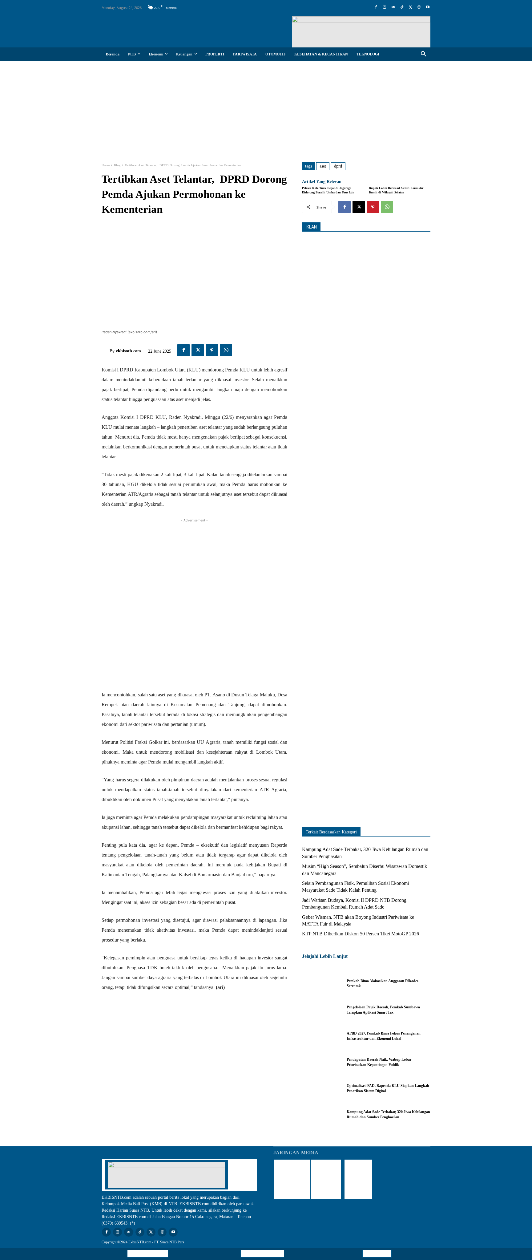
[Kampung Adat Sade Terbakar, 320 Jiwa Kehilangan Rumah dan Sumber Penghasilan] (321, 1114)
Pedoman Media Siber (262, 1253)
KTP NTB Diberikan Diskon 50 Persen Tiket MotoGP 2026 (360, 933)
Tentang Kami (377, 1253)
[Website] (419, 7)
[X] (410, 7)
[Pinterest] (212, 350)
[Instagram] (384, 7)
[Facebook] (376, 7)
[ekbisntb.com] (106, 351)
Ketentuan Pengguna (148, 1253)
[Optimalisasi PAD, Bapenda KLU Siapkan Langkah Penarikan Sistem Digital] (321, 1088)
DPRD (338, 166)
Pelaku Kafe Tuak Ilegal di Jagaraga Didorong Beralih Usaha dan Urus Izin (328, 190)
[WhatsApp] (226, 350)
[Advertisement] (266, 107)
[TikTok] (402, 7)
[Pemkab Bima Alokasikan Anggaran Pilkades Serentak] (321, 983)
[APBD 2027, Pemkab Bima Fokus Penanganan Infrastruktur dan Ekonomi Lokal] (321, 1035)
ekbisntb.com (128, 351)
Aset (323, 166)
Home (106, 165)
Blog (117, 165)
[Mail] (393, 7)
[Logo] (380, 31)
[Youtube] (427, 7)
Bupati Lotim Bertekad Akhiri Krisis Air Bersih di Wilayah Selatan (396, 190)
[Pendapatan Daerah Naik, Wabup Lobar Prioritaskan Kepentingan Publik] (321, 1062)
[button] (423, 54)
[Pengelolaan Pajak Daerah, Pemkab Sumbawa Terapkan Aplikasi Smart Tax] (321, 1009)
